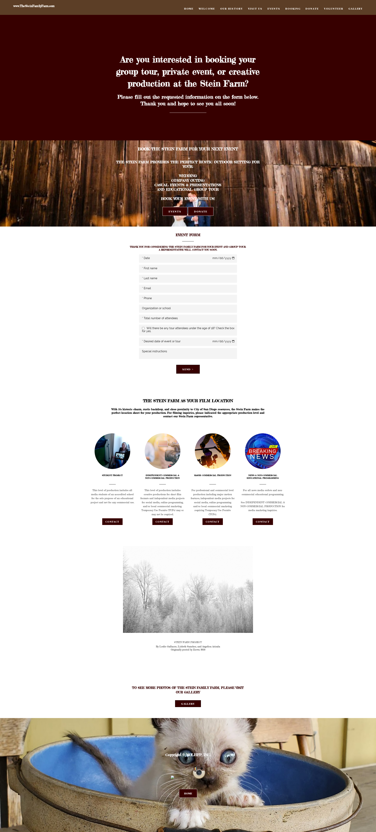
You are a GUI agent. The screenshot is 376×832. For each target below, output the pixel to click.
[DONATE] (200, 217)
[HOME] (188, 797)
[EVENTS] (175, 217)
